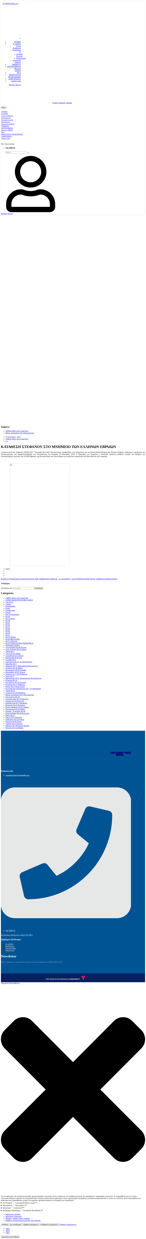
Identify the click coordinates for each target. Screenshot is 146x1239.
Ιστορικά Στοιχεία (19, 55)
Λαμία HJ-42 (10, 691)
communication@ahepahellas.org (18, 91)
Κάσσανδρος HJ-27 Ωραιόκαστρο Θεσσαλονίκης (23, 678)
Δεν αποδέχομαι (15, 1224)
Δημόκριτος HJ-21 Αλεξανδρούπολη (18, 662)
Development (10, 606)
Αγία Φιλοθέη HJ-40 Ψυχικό (15, 647)
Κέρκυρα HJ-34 (11, 680)
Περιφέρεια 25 (6, 118)
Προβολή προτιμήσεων (30, 1224)
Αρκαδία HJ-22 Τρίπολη (14, 656)
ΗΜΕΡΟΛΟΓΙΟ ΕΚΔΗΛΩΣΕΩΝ (14, 76)
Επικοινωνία (9, 950)
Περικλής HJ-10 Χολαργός (15, 705)
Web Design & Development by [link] (63, 979)
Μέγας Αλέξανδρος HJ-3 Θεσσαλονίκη (19, 433)
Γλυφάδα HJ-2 (10, 660)
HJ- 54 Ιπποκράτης (12, 614)
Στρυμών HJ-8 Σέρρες (13, 722)
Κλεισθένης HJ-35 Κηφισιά (15, 682)
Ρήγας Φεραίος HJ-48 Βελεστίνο (17, 713)
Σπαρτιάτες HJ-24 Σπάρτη (14, 720)
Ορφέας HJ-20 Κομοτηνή (14, 701)
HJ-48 (7, 629)
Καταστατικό (21, 58)
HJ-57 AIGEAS (11, 641)
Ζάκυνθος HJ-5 (11, 664)
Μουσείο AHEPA (17, 70)
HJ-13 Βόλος (10, 619)
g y (6, 441)
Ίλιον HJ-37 (9, 676)
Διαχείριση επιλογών (13, 1214)
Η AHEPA (17, 44)
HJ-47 (7, 627)
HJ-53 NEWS (10, 637)
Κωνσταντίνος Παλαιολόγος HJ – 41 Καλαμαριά (23, 689)
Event (7, 608)
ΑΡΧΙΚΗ (17, 42)
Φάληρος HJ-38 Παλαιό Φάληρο (17, 726)
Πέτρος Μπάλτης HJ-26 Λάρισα (17, 707)
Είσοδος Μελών (15, 85)
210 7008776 (10, 148)
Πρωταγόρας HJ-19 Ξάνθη (15, 709)
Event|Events (10, 610)
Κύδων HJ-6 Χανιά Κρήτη (15, 687)
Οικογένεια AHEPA (17, 61)
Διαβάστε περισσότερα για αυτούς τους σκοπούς (23, 1220)
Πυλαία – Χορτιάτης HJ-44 (15, 711)
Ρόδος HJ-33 (10, 715)
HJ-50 (7, 633)
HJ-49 (7, 631)
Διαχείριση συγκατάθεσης (10, 1237)
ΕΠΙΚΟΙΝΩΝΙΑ (15, 79)
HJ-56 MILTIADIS (12, 639)
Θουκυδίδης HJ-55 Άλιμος (15, 672)
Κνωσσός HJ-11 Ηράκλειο (15, 684)
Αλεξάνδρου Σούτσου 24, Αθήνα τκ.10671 (24, 99)
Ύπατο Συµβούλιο (17, 47)
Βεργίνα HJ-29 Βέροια (13, 658)
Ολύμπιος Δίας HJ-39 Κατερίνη (16, 699)
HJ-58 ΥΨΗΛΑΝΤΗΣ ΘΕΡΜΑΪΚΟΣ (19, 643)
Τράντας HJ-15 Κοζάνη (13, 724)
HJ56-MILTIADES (12, 645)
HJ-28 (7, 621)
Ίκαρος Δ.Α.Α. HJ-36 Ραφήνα (16, 674)
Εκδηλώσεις (9, 946)
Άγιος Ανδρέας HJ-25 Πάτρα (15, 649)
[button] (73, 1089)
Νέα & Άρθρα (10, 948)
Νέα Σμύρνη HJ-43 (12, 697)
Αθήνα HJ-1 (9, 652)
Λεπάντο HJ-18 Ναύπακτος (15, 693)
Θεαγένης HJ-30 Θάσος (14, 668)
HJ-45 (7, 623)
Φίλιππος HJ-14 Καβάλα (14, 728)
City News (9, 602)
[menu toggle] (20, 38)
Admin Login (16, 81)
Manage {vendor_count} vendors (17, 1218)
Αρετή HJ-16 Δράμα (12, 654)
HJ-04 (7, 616)
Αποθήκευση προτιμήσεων (49, 1224)
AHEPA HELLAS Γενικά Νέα (16, 431)
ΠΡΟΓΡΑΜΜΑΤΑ (14, 67)
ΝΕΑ (19, 73)
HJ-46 (7, 625)
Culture (8, 604)
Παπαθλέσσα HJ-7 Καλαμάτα (16, 703)
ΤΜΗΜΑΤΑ (16, 64)
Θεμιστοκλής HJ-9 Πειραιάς (15, 670)
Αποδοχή (5, 1224)
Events (7, 612)
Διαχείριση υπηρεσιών (13, 1216)
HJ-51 (7, 635)
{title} (7, 1229)
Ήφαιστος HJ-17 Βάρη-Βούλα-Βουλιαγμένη (21, 666)
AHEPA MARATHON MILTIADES (19, 600)
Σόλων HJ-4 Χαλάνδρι (13, 717)
